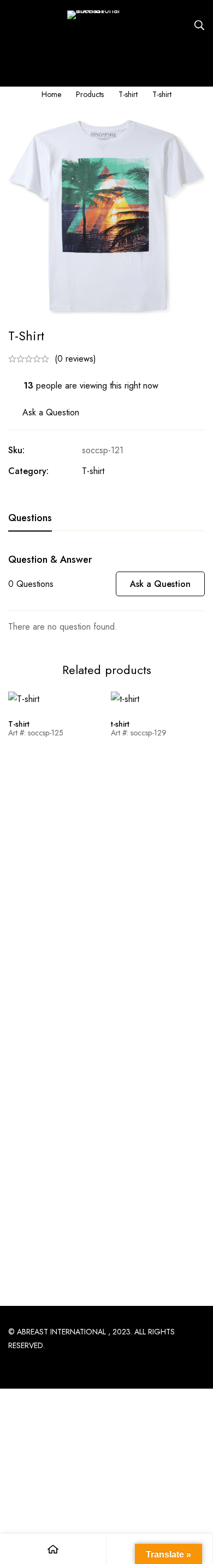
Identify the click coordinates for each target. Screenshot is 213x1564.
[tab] (30, 518)
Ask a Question (50, 412)
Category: (28, 471)
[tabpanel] (106, 594)
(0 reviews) (75, 358)
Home (51, 94)
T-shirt (128, 94)
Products (90, 94)
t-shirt (120, 723)
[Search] (199, 25)
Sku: (16, 450)
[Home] (53, 1549)
